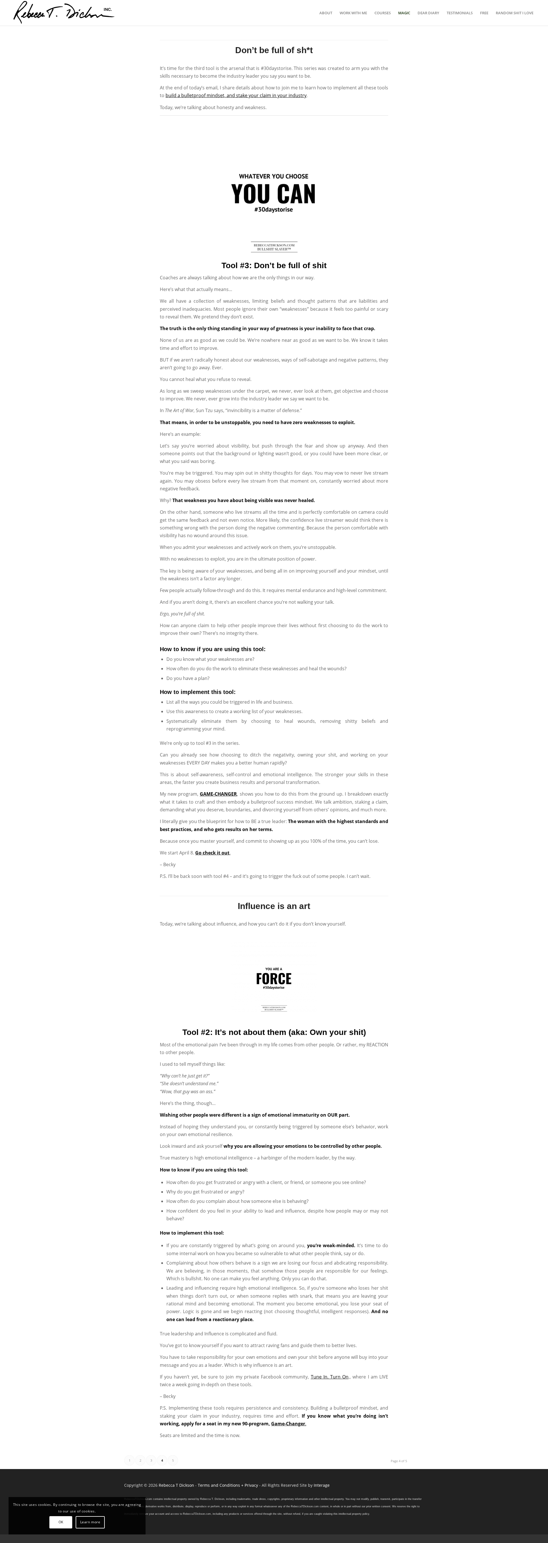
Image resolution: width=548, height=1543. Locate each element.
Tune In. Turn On (330, 1377)
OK (61, 1522)
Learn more (90, 1522)
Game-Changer (288, 1423)
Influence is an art (274, 906)
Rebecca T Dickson (176, 1485)
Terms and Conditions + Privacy (228, 1485)
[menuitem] (326, 13)
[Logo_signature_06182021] (64, 13)
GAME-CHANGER (218, 794)
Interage (322, 1485)
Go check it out (212, 853)
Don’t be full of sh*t (274, 50)
